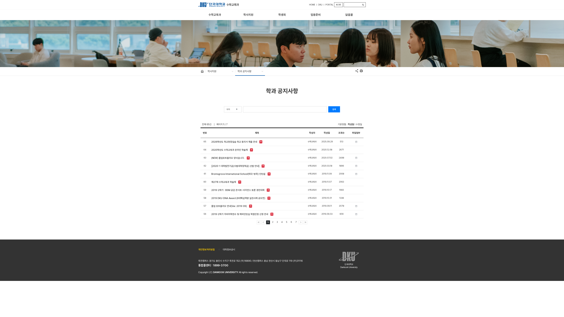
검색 (334, 109)
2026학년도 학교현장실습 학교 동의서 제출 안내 (234, 141)
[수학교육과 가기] (211, 4)
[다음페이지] (301, 222)
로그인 (338, 5)
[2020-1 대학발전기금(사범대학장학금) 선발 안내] (235, 166)
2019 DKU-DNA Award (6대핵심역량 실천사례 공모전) (238, 198)
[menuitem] (214, 15)
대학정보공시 (229, 249)
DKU (320, 5)
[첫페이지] (259, 222)
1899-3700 (220, 265)
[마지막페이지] (305, 222)
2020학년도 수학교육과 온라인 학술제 (229, 150)
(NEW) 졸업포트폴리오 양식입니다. (228, 158)
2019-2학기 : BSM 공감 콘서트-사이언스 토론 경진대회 (238, 190)
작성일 (351, 124)
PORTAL (329, 5)
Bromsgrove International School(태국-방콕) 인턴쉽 (238, 174)
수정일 (359, 124)
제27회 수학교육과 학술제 (223, 182)
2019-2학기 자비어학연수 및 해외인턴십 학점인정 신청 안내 (239, 214)
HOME (312, 5)
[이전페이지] (263, 222)
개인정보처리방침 (206, 249)
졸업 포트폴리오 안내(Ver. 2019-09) (229, 206)
